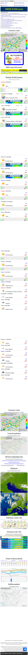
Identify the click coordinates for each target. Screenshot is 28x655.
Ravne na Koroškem (22, 16)
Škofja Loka (9, 20)
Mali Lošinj (12, 27)
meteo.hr (10, 644)
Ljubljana (3, 14)
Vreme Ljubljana (15, 650)
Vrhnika (19, 14)
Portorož (15, 22)
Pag (7, 27)
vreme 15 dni (9, 646)
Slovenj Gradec (15, 16)
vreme (5, 646)
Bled (16, 20)
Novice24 (17, 648)
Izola (5, 22)
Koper (3, 22)
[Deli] (25, 649)
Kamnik (6, 14)
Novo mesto (4, 24)
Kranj (2, 20)
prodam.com (22, 648)
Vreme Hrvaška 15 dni (19, 3)
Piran (13, 22)
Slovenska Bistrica (9, 16)
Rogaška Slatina (9, 19)
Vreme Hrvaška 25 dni (19, 5)
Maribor (3, 16)
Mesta (2, 653)
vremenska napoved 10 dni (11, 647)
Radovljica (13, 20)
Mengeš (2, 15)
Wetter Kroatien (20, 651)
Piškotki (2, 646)
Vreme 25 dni (4, 5)
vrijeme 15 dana (6, 648)
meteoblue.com (19, 644)
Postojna (7, 22)
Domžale (12, 14)
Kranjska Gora (19, 20)
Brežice (7, 24)
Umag (3, 27)
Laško (13, 19)
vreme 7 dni (20, 646)
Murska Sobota (4, 25)
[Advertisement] (14, 141)
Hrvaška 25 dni (19, 653)
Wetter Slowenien (13, 651)
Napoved (6, 653)
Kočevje (22, 14)
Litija (4, 15)
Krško (10, 24)
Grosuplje (25, 14)
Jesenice (5, 20)
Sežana (10, 22)
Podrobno (14, 653)
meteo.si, (17, 643)
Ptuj (5, 16)
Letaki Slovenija (7, 651)
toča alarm (10, 650)
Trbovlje (9, 14)
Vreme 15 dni (4, 3)
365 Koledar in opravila (23, 650)
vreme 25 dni (14, 646)
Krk (1, 27)
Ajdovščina (8, 21)
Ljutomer (8, 25)
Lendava (12, 25)
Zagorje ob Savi (8, 15)
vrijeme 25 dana (12, 648)
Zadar (9, 27)
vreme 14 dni (4, 647)
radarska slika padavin (4, 650)
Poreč (6, 27)
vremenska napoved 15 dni (21, 647)
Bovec (11, 21)
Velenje (5, 19)
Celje (2, 19)
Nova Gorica (4, 21)
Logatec (16, 14)
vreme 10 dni (24, 646)
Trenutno (10, 653)
